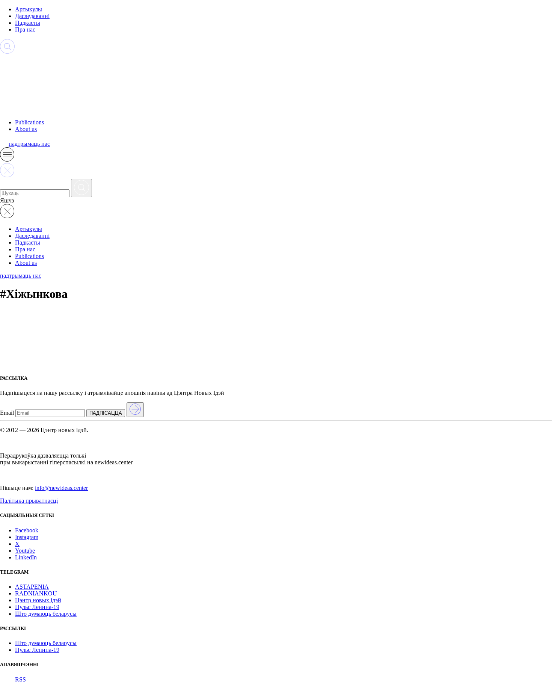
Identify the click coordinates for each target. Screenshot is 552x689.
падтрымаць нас (29, 144)
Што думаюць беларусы (46, 613)
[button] (7, 159)
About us (26, 129)
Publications (29, 122)
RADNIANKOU (36, 593)
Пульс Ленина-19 (37, 607)
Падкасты (27, 23)
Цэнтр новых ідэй (38, 600)
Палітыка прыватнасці (29, 500)
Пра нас (25, 29)
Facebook (26, 530)
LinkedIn (26, 557)
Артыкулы (28, 9)
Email (7, 412)
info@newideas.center (61, 488)
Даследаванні (32, 16)
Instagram (26, 537)
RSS (20, 679)
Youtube (25, 550)
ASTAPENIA (32, 586)
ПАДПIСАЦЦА (105, 413)
